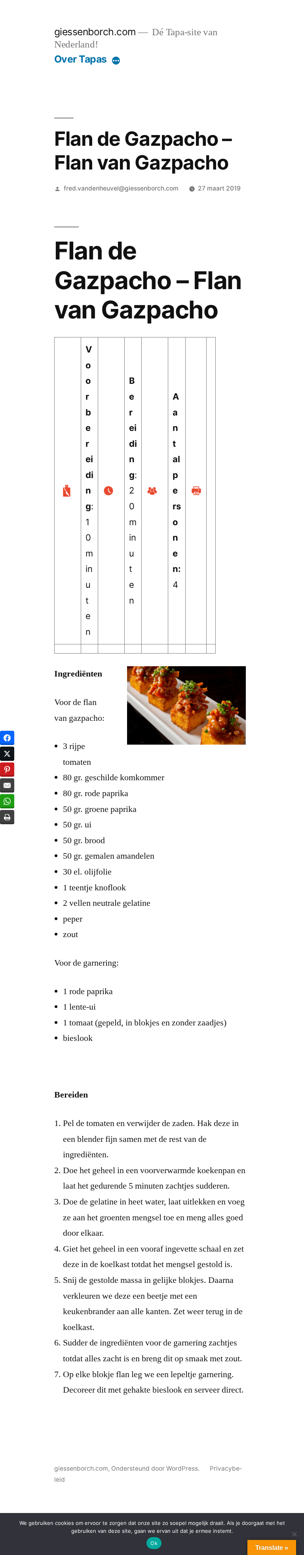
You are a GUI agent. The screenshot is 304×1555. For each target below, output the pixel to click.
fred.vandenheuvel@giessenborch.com (121, 188)
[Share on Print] (7, 817)
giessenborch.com (95, 32)
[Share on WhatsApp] (7, 801)
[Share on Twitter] (7, 754)
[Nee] (294, 1534)
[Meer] (116, 60)
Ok (154, 1543)
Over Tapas (80, 59)
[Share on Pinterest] (7, 769)
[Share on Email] (7, 785)
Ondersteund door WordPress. (156, 1468)
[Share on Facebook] (7, 738)
